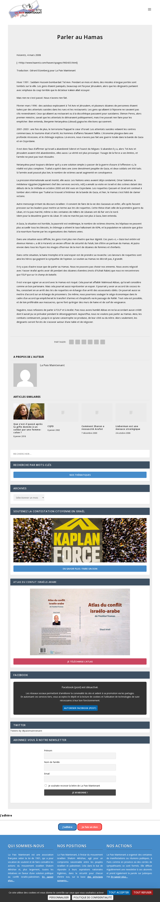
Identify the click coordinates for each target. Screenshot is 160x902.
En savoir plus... (119, 876)
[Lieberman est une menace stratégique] (131, 412)
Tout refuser (142, 892)
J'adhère (67, 826)
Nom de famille (52, 762)
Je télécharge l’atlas (80, 661)
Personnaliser (59, 897)
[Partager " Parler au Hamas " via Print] (103, 342)
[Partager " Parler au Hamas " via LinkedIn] (90, 342)
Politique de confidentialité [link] (93, 897)
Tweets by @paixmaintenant (26, 730)
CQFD (51, 426)
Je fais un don (90, 826)
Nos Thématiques (80, 474)
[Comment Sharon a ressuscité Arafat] (97, 412)
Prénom (48, 750)
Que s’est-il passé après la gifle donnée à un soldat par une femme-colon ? (27, 428)
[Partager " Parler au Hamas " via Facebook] (71, 342)
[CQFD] (63, 412)
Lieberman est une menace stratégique (128, 427)
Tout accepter (119, 892)
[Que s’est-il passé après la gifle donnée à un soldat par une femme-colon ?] (28, 411)
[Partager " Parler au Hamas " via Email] (96, 342)
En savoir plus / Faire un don (80, 568)
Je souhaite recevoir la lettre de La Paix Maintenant (74, 785)
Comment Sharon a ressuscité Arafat (93, 427)
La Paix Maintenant (52, 365)
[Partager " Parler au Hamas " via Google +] (84, 342)
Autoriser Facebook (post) (80, 708)
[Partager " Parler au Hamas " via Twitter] (78, 342)
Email (47, 773)
